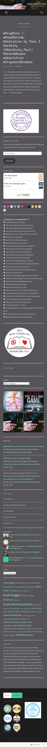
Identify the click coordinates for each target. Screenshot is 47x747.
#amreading (9, 582)
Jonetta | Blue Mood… (18, 546)
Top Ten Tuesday (9, 635)
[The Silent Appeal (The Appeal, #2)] (41, 180)
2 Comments (18, 66)
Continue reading (15, 92)
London (39, 612)
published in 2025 (8, 632)
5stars (6, 590)
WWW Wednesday (24, 634)
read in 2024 (18, 631)
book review (37, 605)
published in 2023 (23, 628)
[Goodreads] (11, 206)
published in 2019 (25, 622)
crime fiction (36, 608)
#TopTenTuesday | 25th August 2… (29, 540)
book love (8, 599)
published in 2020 (10, 625)
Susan (12, 540)
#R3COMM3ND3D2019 (34, 583)
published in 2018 (10, 622)
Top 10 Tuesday (37, 632)
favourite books (25, 612)
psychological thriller (11, 619)
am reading (14, 591)
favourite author (14, 611)
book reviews (14, 608)
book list (31, 596)
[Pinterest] (22, 206)
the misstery (8, 523)
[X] (29, 206)
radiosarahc (14, 535)
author (20, 591)
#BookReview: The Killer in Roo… (25, 536)
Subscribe (9, 161)
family (5, 612)
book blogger (12, 595)
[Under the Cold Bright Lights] (41, 188)
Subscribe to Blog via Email (10, 141)
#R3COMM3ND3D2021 (8, 587)
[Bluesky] (4, 206)
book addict (26, 591)
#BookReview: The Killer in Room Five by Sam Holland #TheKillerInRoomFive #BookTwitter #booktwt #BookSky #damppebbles (23, 449)
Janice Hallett (8, 178)
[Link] (39, 206)
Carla (12, 552)
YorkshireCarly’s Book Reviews (14, 505)
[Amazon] (32, 206)
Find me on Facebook (8, 368)
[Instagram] (8, 206)
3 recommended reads (21, 587)
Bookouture (17, 600)
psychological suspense (28, 615)
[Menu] (6, 12)
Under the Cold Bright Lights (14, 183)
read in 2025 (27, 632)
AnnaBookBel (8, 511)
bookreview (6, 608)
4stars (38, 586)
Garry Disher (8, 186)
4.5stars (32, 587)
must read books (12, 615)
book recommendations (17, 604)
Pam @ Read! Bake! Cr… (18, 558)
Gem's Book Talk (9, 517)
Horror (33, 612)
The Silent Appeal (10, 175)
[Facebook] (15, 206)
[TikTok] (25, 206)
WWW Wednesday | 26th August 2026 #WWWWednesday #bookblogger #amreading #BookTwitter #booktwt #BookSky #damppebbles (22, 461)
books (21, 608)
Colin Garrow (8, 499)
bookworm (27, 608)
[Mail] (4, 210)
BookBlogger (25, 595)
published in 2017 (25, 619)
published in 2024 (36, 629)
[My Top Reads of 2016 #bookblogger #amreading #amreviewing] (34, 401)
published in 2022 (9, 628)
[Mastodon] (18, 206)
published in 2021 (25, 625)
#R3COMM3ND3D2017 (21, 583)
